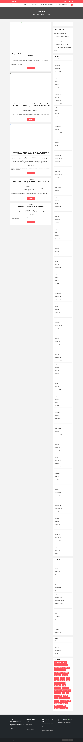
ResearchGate (29, 726)
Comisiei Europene (37, 158)
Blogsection (35, 59)
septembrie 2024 (58, 103)
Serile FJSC (58, 4)
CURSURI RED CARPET (47, 720)
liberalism (35, 188)
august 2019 (57, 197)
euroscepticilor (34, 160)
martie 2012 (57, 380)
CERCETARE (30, 719)
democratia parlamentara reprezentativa (19, 160)
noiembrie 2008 (58, 502)
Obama (68, 690)
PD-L (38, 188)
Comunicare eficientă (46, 726)
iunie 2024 (57, 113)
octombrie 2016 (58, 248)
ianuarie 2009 (57, 495)
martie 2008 (57, 527)
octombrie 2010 (58, 431)
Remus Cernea (66, 698)
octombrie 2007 (58, 543)
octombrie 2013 (58, 322)
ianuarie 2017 (57, 238)
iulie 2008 (57, 515)
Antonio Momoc (35, 4)
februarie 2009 (58, 492)
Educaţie (33, 210)
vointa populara (43, 162)
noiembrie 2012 (58, 357)
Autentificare (57, 644)
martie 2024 (57, 123)
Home (25, 4)
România (56, 700)
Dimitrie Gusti (65, 672)
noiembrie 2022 (58, 152)
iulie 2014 (57, 306)
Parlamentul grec (19, 162)
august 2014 (57, 303)
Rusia (62, 700)
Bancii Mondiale (23, 158)
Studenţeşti (57, 616)
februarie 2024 (58, 126)
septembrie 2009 (58, 470)
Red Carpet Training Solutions (47, 4)
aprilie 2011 (57, 412)
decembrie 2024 (58, 97)
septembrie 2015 (58, 274)
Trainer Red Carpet (58, 626)
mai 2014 (57, 309)
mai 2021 (57, 177)
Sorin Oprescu (64, 703)
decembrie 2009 (58, 460)
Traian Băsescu (31, 213)
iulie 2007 (57, 553)
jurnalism (62, 682)
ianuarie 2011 (57, 421)
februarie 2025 (58, 94)
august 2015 (57, 277)
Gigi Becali (62, 680)
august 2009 (57, 473)
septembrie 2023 (58, 132)
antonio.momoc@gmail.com (15, 721)
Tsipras (39, 162)
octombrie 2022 (58, 155)
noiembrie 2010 (58, 428)
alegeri (64, 662)
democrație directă (20, 60)
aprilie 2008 (57, 524)
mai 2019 (57, 200)
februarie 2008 (58, 531)
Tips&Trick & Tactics (59, 622)
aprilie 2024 (57, 119)
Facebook (21, 211)
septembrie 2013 (58, 325)
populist (46, 188)
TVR (64, 705)
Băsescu (15, 60)
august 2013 (57, 328)
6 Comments (31, 214)
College (56, 568)
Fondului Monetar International (18, 161)
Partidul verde (57, 693)
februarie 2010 (58, 454)
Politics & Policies (58, 597)
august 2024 (57, 107)
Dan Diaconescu (58, 672)
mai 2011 (57, 409)
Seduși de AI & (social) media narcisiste (63, 41)
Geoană (56, 680)
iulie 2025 (57, 84)
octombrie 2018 (58, 209)
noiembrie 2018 (58, 206)
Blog (29, 4)
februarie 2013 (58, 348)
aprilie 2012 (57, 376)
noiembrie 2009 (58, 463)
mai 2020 (57, 190)
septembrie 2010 (58, 434)
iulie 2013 (57, 331)
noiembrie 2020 (58, 187)
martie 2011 (57, 415)
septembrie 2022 (58, 158)
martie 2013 (57, 344)
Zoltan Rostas (64, 708)
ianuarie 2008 (57, 534)
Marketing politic (58, 587)
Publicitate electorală (59, 603)
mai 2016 (57, 254)
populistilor (28, 162)
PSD (28, 189)
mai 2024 (57, 116)
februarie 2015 (58, 293)
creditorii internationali (45, 158)
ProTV (56, 698)
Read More (31, 68)
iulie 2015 (57, 280)
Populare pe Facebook (59, 600)
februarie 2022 (58, 164)
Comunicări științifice (30, 729)
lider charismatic (40, 161)
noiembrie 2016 (58, 245)
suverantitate (32, 162)
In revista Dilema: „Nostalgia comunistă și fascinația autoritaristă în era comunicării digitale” (62, 49)
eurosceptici (29, 160)
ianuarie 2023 (57, 145)
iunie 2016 (57, 251)
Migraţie (56, 594)
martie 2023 (57, 142)
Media (56, 590)
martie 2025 (57, 90)
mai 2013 (57, 338)
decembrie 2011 (58, 386)
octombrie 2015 (58, 270)
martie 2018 (57, 219)
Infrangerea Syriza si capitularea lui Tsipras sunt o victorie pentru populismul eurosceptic (31, 152)
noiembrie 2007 (58, 540)
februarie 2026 (58, 71)
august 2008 (57, 511)
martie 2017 (57, 235)
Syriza (36, 162)
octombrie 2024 (58, 100)
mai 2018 (57, 216)
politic (37, 211)
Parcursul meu (65, 4)
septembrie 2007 (58, 547)
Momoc (63, 690)
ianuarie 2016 (57, 261)
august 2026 (57, 58)
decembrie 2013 (58, 315)
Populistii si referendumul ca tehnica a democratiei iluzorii (30, 54)
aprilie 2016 (57, 258)
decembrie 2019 (58, 193)
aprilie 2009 (57, 486)
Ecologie (57, 574)
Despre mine (57, 571)
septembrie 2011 (58, 396)
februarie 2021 (58, 184)
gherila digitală (26, 211)
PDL (67, 693)
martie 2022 (57, 161)
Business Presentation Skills (47, 723)
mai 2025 (57, 87)
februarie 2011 (58, 418)
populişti (32, 60)
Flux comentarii (58, 650)
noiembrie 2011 (58, 389)
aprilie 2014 (57, 312)
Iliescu (68, 680)
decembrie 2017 (58, 222)
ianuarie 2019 (57, 203)
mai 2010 (57, 444)
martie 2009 (57, 489)
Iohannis (25, 60)
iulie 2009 (57, 476)
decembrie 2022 (58, 148)
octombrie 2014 (58, 299)
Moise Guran (57, 690)
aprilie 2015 (57, 290)
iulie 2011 (57, 402)
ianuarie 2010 (57, 457)
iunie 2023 (57, 139)
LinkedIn (11, 728)
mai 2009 (57, 482)
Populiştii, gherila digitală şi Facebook (31, 206)
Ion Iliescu (57, 682)
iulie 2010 (57, 437)
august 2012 (57, 364)
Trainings (57, 629)
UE (39, 60)
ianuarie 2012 (57, 383)
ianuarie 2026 (57, 74)
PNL (56, 695)
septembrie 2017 (58, 229)
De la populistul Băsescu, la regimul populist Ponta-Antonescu (31, 182)
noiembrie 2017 (58, 225)
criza (64, 670)
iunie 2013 (57, 335)
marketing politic (32, 211)
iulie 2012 (57, 367)
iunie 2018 (57, 213)
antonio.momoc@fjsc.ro (68, 1)
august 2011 (57, 399)
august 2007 (57, 550)
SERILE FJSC (57, 610)
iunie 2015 (57, 283)
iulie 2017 (57, 232)
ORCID (27, 721)
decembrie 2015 (58, 264)
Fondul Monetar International (43, 160)
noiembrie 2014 (58, 296)
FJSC (56, 584)
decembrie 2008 (58, 498)
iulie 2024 (57, 110)
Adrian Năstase (58, 662)
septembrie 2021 (58, 174)
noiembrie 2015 (58, 267)
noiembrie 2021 (58, 171)
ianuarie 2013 (57, 351)
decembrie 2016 (58, 242)
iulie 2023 (57, 135)
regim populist (31, 189)
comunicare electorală (16, 211)
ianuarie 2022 (57, 168)
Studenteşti (57, 619)
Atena (13, 158)
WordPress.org (58, 653)
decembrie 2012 (58, 354)
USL (35, 189)
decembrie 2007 (58, 537)
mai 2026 (57, 62)
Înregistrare (57, 640)
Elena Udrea (65, 675)
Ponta (40, 188)
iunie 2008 (57, 518)
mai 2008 (57, 521)
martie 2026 (57, 68)
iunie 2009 (57, 479)
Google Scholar (29, 724)
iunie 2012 (57, 370)
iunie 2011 (57, 405)
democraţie (24, 188)
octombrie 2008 (58, 505)
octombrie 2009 (58, 466)
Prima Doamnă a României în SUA (62, 44)
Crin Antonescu (18, 188)
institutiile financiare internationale (31, 161)
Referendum (36, 60)
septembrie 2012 (58, 360)
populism (29, 60)
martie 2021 (57, 180)
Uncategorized (58, 632)
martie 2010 (57, 450)
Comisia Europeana (29, 158)
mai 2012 (57, 373)
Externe (56, 581)
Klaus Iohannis (57, 685)
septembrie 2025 (58, 78)
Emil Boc (56, 677)
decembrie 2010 (58, 425)
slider (56, 613)
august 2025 (57, 81)
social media (57, 703)
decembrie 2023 (58, 129)
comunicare (67, 667)
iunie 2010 (57, 441)
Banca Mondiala (17, 158)
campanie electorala (59, 667)
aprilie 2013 (57, 341)
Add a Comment (45, 60)
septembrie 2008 (58, 508)
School (56, 606)
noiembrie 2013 (58, 319)
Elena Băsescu (57, 675)
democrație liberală (29, 188)
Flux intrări (57, 647)
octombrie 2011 (58, 392)
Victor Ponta (57, 708)
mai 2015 (57, 286)
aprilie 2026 (57, 65)
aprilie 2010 (57, 447)
